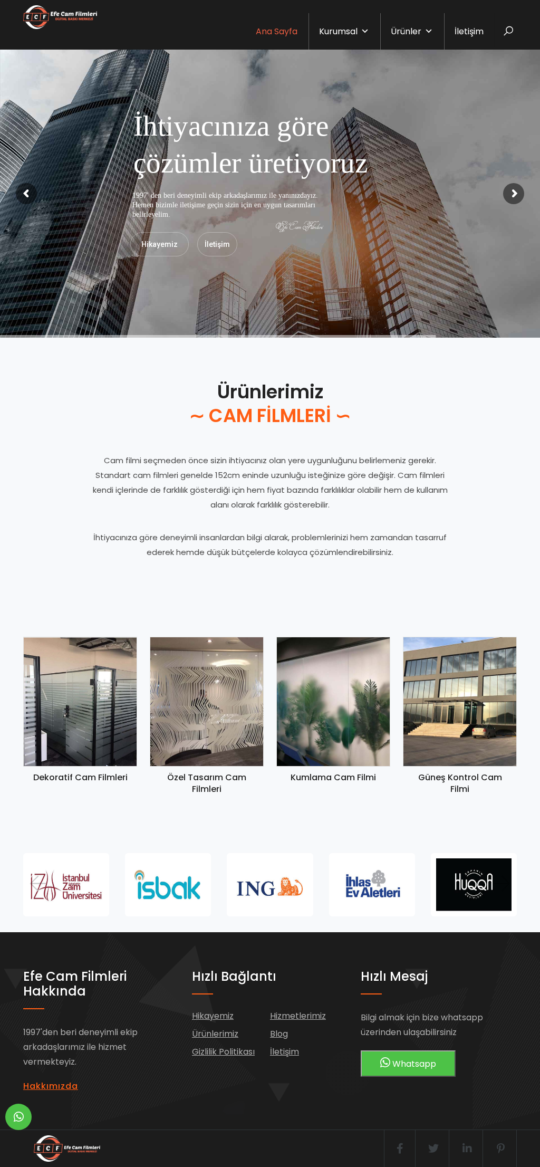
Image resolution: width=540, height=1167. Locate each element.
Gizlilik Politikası (223, 1052)
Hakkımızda (50, 1086)
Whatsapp (413, 1064)
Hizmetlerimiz (298, 1016)
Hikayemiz (159, 244)
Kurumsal (338, 31)
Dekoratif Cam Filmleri (80, 777)
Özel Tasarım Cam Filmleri (206, 783)
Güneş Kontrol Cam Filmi (460, 783)
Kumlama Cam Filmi (333, 777)
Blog (279, 1034)
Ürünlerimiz (215, 1034)
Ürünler (406, 31)
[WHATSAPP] (18, 1117)
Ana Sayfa (276, 31)
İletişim (469, 31)
